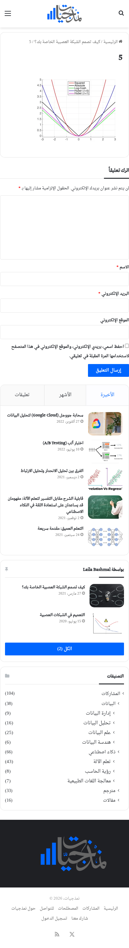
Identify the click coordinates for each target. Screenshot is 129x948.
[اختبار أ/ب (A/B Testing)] (105, 451)
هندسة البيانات (96, 742)
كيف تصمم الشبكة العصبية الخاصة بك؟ (67, 42)
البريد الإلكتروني (113, 294)
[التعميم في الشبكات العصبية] (107, 623)
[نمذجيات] (64, 13)
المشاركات (110, 694)
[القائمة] (8, 16)
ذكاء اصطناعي (102, 752)
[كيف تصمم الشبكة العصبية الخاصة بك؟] (107, 595)
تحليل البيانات (97, 723)
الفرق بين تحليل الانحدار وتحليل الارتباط (52, 471)
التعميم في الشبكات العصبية (62, 615)
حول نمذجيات (23, 908)
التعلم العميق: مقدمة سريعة (60, 528)
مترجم (109, 791)
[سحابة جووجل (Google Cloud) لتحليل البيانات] (105, 423)
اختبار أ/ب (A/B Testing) (63, 443)
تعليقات (22, 395)
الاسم (122, 267)
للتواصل (47, 908)
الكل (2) (64, 649)
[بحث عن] (121, 16)
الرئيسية (111, 42)
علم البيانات (99, 733)
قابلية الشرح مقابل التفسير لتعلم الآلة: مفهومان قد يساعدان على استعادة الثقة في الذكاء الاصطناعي (45, 505)
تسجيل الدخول (54, 918)
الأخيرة (107, 395)
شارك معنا (79, 918)
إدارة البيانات (98, 713)
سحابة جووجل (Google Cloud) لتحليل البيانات (45, 415)
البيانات (108, 704)
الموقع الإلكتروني (114, 320)
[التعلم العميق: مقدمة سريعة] (105, 537)
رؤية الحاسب (98, 771)
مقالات (109, 800)
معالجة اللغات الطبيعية (89, 781)
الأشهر (65, 395)
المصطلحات (68, 908)
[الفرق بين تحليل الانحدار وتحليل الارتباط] (105, 479)
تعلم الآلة (102, 762)
